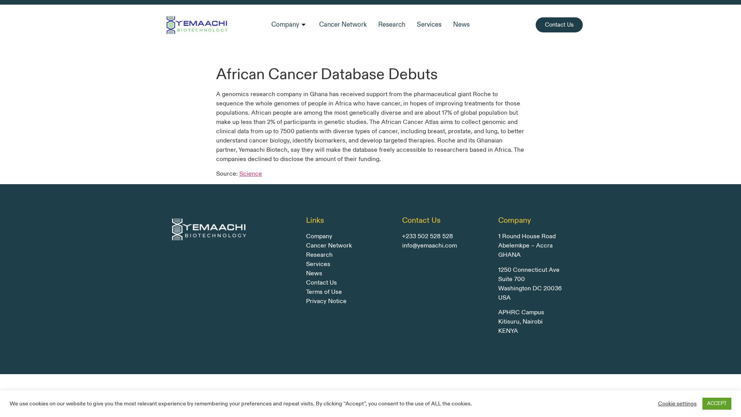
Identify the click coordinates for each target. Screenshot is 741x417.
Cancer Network (343, 24)
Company (285, 24)
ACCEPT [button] (717, 403)
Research (391, 24)
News (461, 24)
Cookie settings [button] (677, 403)
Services (429, 24)
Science (250, 174)
